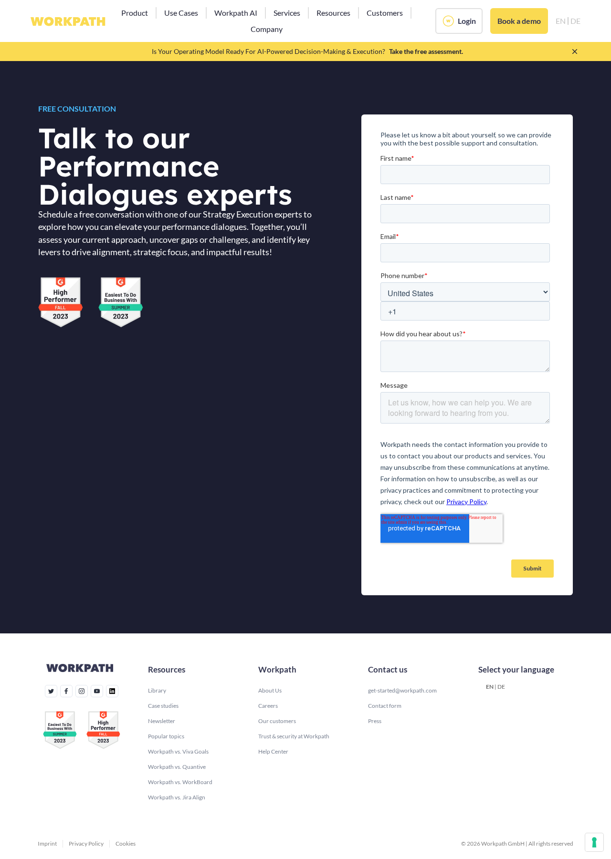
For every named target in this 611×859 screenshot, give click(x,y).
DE (501, 686)
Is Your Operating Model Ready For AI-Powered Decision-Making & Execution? (268, 51)
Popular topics (166, 736)
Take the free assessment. (426, 51)
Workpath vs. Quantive (177, 766)
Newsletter (161, 720)
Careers (268, 705)
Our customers (277, 720)
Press (374, 720)
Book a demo (519, 20)
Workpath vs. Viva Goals (178, 751)
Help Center (273, 751)
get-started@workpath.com (402, 690)
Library (157, 690)
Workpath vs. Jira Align (176, 797)
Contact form (384, 705)
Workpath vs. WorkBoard (180, 782)
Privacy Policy (86, 843)
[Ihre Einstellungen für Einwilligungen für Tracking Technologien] (594, 842)
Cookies (126, 843)
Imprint (47, 843)
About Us (270, 690)
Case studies (163, 705)
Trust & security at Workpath (293, 736)
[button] (134, 13)
